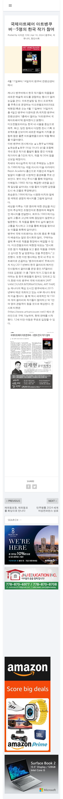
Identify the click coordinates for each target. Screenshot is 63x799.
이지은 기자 (23, 35)
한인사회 (35, 38)
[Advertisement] (31, 428)
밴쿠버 (48, 35)
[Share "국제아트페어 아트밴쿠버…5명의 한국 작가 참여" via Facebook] (28, 487)
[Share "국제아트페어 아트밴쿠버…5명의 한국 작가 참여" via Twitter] (34, 487)
